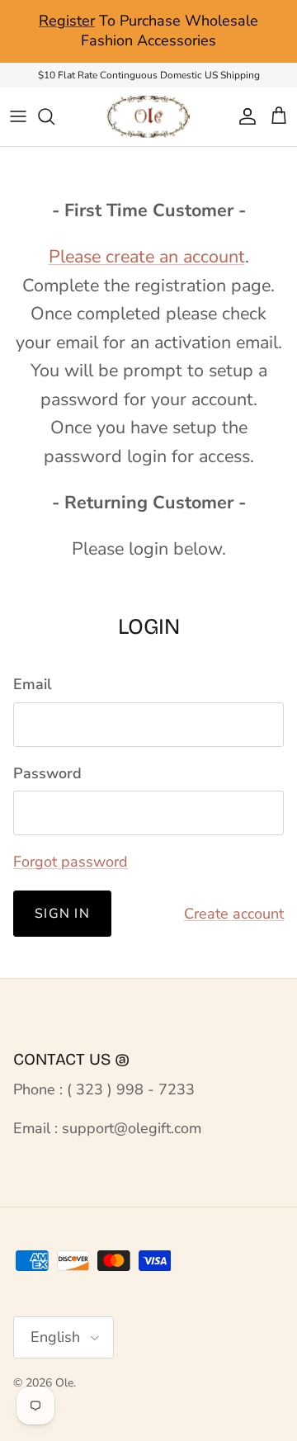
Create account (234, 914)
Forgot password (70, 862)
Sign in (62, 914)
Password (47, 773)
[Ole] (148, 117)
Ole (64, 1383)
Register (67, 21)
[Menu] (18, 116)
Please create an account (147, 256)
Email (32, 684)
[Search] (54, 116)
